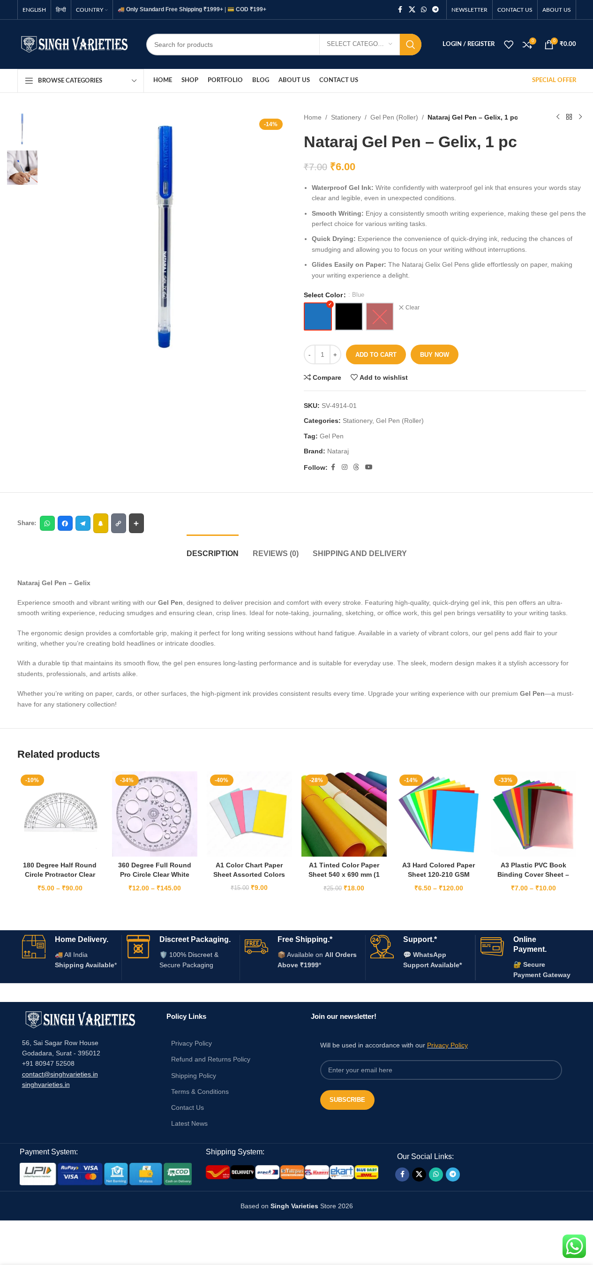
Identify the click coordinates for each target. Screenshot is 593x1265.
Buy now (434, 354)
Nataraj (338, 451)
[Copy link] (118, 523)
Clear (412, 307)
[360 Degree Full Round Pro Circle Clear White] (154, 814)
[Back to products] (569, 117)
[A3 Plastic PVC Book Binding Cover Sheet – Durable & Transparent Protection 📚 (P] (533, 814)
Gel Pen (332, 436)
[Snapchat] (100, 523)
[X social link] (412, 9)
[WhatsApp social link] (423, 9)
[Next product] (580, 117)
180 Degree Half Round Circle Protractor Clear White (60, 874)
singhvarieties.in (46, 1084)
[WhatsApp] (47, 523)
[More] (136, 523)
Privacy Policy (191, 1043)
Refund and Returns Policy (210, 1059)
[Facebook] (65, 523)
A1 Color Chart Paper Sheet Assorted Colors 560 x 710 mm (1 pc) (249, 874)
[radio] (318, 316)
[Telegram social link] (435, 9)
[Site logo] (74, 43)
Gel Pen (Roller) (394, 117)
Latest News (189, 1123)
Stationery (346, 117)
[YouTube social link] (368, 467)
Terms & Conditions (200, 1091)
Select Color (323, 295)
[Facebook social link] (400, 9)
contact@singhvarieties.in (60, 1074)
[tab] (213, 549)
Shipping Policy (193, 1075)
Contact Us (187, 1107)
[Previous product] (557, 117)
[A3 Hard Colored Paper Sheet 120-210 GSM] (438, 814)
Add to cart (376, 354)
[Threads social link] (356, 467)
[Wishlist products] (508, 44)
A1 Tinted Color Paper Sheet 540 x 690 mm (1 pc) (344, 874)
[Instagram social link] (344, 467)
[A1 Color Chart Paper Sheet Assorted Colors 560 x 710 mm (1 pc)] (249, 814)
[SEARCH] (410, 44)
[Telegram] (82, 523)
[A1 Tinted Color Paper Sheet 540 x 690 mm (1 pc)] (344, 814)
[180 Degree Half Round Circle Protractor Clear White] (60, 814)
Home (313, 117)
